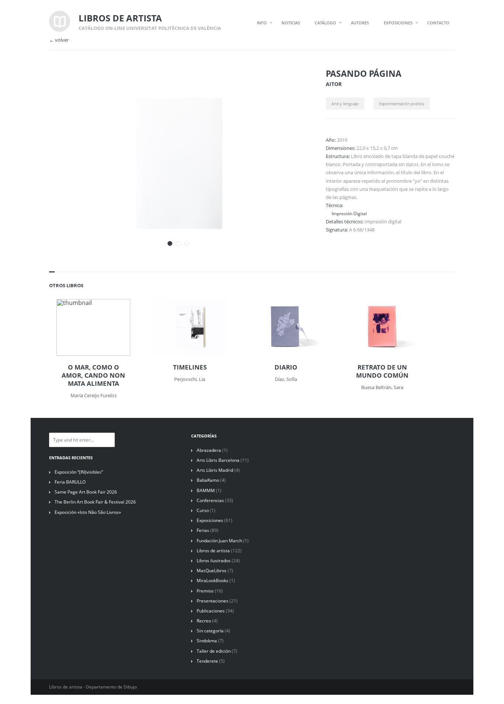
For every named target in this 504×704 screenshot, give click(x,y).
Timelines (190, 367)
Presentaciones (212, 601)
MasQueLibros (212, 570)
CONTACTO (438, 23)
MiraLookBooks (212, 580)
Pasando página (363, 73)
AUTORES (360, 23)
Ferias (203, 530)
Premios (205, 591)
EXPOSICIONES (398, 23)
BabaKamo (208, 480)
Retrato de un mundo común (382, 371)
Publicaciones (211, 611)
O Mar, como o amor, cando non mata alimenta (93, 375)
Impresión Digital (349, 213)
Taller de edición (214, 651)
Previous (279, 84)
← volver (59, 40)
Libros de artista (213, 550)
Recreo (204, 621)
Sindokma (207, 641)
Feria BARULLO (70, 482)
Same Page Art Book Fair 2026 (86, 492)
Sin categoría (210, 631)
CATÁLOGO (325, 23)
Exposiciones (210, 520)
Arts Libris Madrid (215, 470)
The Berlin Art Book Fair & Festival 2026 (95, 502)
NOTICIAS (291, 23)
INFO (262, 23)
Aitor (334, 83)
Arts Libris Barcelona (218, 460)
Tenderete (207, 661)
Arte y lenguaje (345, 103)
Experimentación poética (401, 103)
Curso (203, 510)
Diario (286, 367)
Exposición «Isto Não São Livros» (88, 512)
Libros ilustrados (214, 560)
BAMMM (206, 490)
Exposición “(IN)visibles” (79, 472)
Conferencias (210, 500)
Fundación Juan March (219, 541)
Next (291, 84)
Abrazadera (209, 450)
